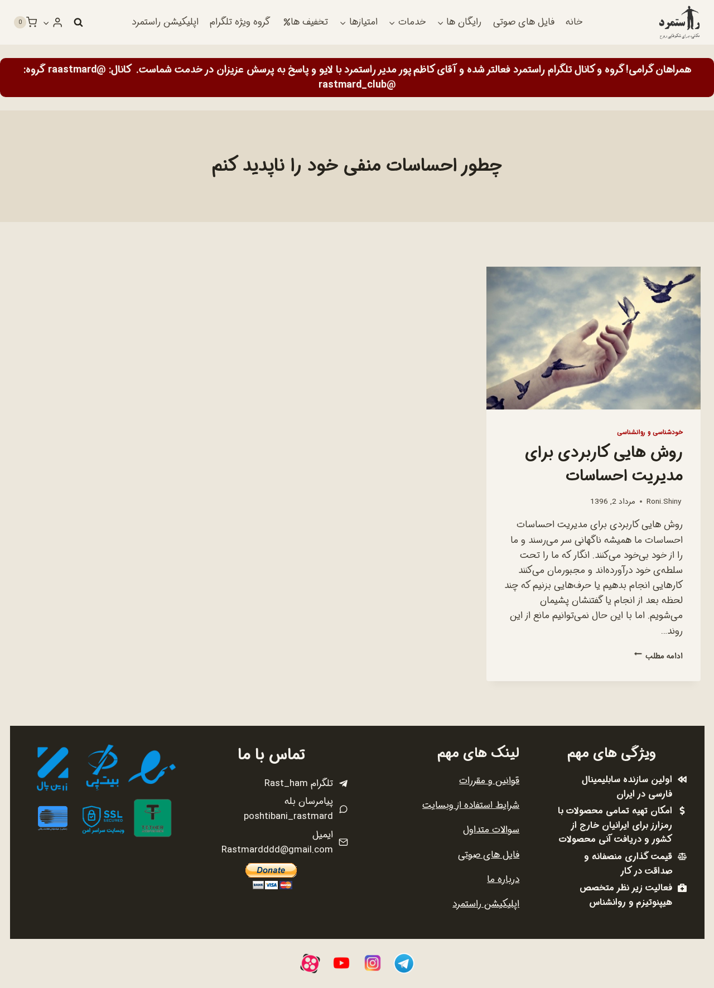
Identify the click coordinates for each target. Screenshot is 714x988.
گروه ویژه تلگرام (240, 22)
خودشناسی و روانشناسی (650, 432)
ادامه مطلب (658, 656)
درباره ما (503, 879)
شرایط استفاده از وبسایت (470, 805)
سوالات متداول (491, 829)
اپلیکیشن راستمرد (165, 22)
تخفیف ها (309, 22)
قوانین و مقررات (489, 780)
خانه (574, 22)
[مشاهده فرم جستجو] (78, 22)
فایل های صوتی (523, 22)
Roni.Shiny (664, 502)
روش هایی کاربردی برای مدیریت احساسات (604, 465)
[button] (46, 22)
